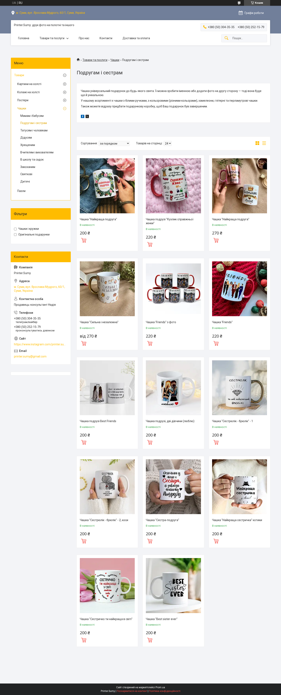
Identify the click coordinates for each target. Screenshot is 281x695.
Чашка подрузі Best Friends (98, 421)
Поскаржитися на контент (132, 691)
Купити (84, 240)
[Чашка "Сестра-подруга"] (173, 486)
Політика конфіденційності (164, 691)
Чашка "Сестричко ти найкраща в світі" (106, 619)
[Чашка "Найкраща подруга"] (107, 185)
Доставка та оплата (136, 38)
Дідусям (26, 137)
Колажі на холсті (28, 92)
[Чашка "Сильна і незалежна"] (107, 288)
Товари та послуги (51, 38)
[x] (87, 117)
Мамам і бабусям (32, 115)
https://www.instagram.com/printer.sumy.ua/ (40, 344)
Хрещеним (27, 145)
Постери (22, 100)
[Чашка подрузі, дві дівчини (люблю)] (173, 387)
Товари (19, 75)
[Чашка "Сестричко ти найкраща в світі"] (107, 585)
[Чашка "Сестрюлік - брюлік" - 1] (239, 387)
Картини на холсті (29, 84)
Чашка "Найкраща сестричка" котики (237, 520)
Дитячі (25, 181)
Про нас (84, 38)
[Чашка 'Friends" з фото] (173, 288)
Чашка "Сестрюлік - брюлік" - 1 (232, 421)
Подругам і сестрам (33, 123)
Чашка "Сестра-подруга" (162, 520)
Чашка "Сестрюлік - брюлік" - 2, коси (104, 520)
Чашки (114, 60)
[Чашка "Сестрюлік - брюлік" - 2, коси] (107, 486)
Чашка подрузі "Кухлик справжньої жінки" (169, 221)
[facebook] (82, 117)
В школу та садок (32, 159)
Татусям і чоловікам (34, 130)
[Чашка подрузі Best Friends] (107, 387)
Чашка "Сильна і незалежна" (99, 322)
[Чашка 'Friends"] (239, 288)
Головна (23, 38)
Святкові (26, 174)
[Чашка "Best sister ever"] (173, 585)
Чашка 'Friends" (222, 322)
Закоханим (27, 167)
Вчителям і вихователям (36, 152)
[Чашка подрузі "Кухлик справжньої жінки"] (173, 185)
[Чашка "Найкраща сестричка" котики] (239, 486)
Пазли (21, 191)
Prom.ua (160, 687)
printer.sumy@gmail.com (30, 356)
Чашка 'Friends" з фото (161, 322)
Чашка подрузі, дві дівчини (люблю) (170, 421)
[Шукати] (226, 38)
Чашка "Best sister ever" (162, 619)
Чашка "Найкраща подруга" (98, 219)
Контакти (106, 38)
